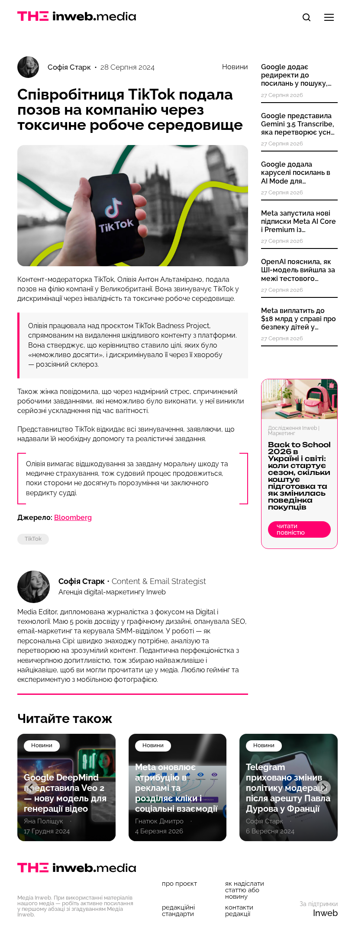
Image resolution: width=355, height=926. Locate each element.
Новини (235, 67)
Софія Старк (81, 581)
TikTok (33, 539)
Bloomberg (73, 517)
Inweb (325, 913)
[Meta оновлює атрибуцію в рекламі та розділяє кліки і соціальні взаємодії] (66, 787)
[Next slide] (324, 787)
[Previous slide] (31, 787)
